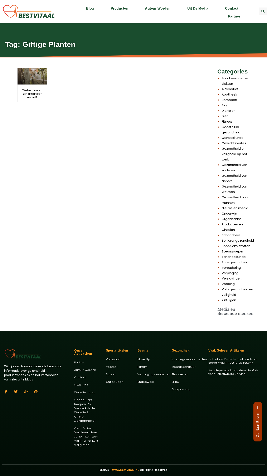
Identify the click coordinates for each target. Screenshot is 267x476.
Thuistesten (180, 374)
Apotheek (229, 94)
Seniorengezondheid (238, 240)
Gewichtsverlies (234, 143)
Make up (143, 359)
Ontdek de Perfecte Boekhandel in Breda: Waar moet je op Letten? (232, 361)
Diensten (229, 110)
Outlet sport (114, 382)
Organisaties (232, 219)
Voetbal (112, 367)
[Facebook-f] (6, 391)
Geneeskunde (232, 137)
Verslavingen (232, 278)
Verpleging (230, 273)
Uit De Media (197, 8)
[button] (263, 11)
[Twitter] (16, 391)
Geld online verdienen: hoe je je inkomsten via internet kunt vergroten (86, 436)
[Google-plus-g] (26, 391)
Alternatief (230, 89)
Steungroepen (233, 251)
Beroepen (229, 100)
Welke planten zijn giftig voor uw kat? (32, 93)
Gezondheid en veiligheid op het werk (234, 154)
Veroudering (231, 267)
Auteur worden (158, 8)
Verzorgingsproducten (151, 374)
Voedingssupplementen (187, 359)
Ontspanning (181, 389)
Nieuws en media (235, 208)
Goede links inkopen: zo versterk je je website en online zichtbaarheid (84, 410)
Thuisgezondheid (235, 262)
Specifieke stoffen (236, 246)
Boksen (111, 374)
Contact (231, 8)
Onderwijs (229, 213)
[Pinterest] (36, 391)
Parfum (142, 367)
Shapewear (146, 382)
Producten (119, 8)
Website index (84, 392)
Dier (225, 116)
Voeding (228, 284)
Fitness (227, 121)
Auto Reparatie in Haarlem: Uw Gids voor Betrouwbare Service (233, 372)
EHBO (175, 382)
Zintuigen (229, 300)
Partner (234, 16)
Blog (90, 8)
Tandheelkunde (234, 257)
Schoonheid (231, 235)
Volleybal (113, 359)
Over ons (81, 385)
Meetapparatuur (184, 367)
